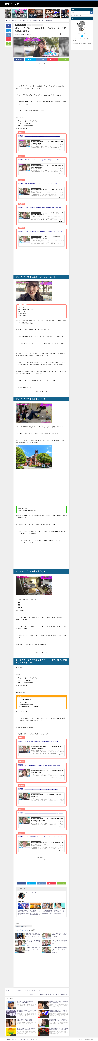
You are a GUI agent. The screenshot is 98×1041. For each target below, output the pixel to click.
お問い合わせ (34, 1039)
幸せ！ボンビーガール (20, 24)
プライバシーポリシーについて (23, 1039)
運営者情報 (14, 1039)
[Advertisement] (41, 74)
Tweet (8, 31)
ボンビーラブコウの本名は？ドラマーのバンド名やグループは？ (24, 990)
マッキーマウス (65, 34)
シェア (8, 26)
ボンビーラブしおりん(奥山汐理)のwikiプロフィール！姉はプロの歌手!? (48, 994)
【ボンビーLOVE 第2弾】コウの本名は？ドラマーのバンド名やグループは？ (41, 183)
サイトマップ (8, 1039)
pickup (18, 926)
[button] (7, 13)
